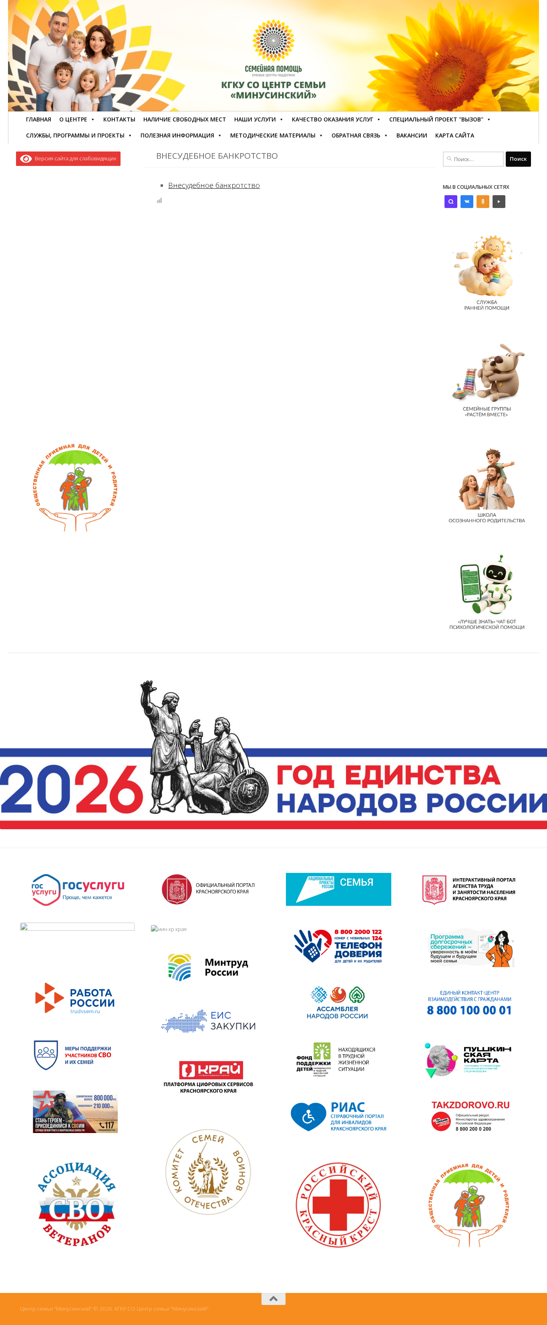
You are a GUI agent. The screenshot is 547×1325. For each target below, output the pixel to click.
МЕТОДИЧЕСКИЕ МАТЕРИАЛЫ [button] (273, 135)
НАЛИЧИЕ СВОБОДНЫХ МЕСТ (184, 119)
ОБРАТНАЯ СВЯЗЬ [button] (356, 135)
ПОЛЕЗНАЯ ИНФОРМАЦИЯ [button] (177, 135)
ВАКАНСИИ (411, 135)
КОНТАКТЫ (119, 119)
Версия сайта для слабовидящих (74, 158)
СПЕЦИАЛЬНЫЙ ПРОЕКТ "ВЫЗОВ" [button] (436, 119)
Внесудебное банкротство (214, 185)
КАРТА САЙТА (454, 135)
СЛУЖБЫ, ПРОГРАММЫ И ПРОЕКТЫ (75, 135)
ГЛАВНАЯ (38, 119)
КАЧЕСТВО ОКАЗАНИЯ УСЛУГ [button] (332, 119)
